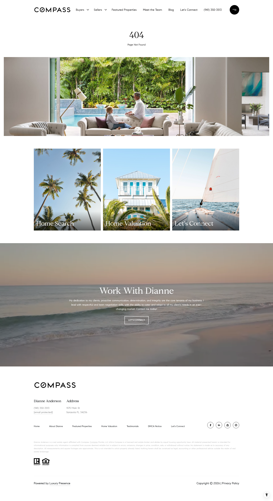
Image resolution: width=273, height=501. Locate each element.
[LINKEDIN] (219, 425)
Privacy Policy (230, 483)
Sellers (98, 10)
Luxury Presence (59, 483)
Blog (171, 10)
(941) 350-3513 (213, 10)
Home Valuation (109, 426)
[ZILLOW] (227, 425)
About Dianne (56, 426)
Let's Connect (188, 10)
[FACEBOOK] (210, 425)
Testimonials (133, 426)
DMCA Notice (155, 426)
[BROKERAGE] (236, 425)
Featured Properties (124, 10)
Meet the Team (152, 10)
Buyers (80, 10)
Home (37, 426)
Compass (94, 442)
